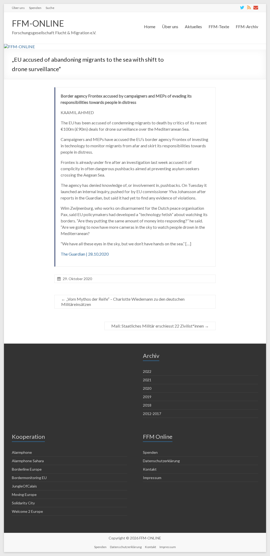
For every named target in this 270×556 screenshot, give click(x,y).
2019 (147, 396)
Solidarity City (23, 503)
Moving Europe (24, 494)
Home (149, 26)
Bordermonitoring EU (29, 477)
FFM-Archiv (247, 26)
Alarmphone (22, 452)
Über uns (18, 8)
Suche (50, 8)
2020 (147, 388)
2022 (147, 371)
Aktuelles (193, 26)
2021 (147, 380)
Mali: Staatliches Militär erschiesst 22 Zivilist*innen (160, 325)
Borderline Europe (27, 469)
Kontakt (150, 469)
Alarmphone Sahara (28, 461)
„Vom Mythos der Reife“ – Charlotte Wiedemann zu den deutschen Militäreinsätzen (123, 301)
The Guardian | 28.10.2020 (85, 253)
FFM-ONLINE (38, 23)
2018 (147, 405)
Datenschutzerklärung (161, 461)
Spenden (35, 8)
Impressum (152, 477)
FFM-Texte (219, 26)
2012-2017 (152, 413)
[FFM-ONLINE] (19, 46)
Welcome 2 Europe (27, 511)
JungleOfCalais (24, 486)
